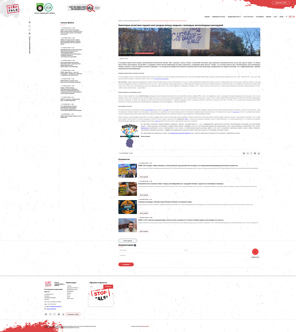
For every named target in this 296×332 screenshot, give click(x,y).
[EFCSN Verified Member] (48, 7)
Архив (281, 16)
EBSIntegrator (145, 326)
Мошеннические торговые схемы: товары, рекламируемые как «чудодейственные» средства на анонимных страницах (180, 184)
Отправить (126, 264)
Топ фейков (260, 16)
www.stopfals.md (51, 309)
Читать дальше (144, 177)
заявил (186, 119)
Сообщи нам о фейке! (281, 2)
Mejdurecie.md (145, 128)
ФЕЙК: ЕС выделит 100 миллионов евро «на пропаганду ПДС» (70, 99)
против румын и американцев (161, 78)
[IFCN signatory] (39, 7)
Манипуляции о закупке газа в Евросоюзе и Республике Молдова (71, 81)
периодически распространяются (180, 133)
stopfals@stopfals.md (56, 306)
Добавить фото (255, 257)
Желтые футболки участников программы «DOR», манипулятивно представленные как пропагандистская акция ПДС (71, 64)
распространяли (149, 110)
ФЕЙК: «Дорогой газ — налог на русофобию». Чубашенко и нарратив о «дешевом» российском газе (71, 73)
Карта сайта (70, 298)
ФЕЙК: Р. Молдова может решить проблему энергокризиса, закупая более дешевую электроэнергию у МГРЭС (71, 42)
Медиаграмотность (234, 16)
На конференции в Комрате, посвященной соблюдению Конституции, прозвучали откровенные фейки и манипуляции (71, 108)
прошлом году (236, 112)
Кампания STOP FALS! (218, 16)
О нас (275, 16)
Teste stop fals (248, 16)
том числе (166, 110)
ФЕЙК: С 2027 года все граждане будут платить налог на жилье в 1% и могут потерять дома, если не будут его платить (71, 32)
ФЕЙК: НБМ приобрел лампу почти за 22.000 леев (71, 116)
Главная (207, 16)
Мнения (268, 16)
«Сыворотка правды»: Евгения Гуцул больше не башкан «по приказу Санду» (165, 202)
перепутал (157, 121)
